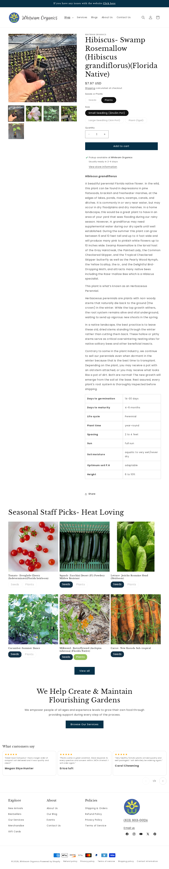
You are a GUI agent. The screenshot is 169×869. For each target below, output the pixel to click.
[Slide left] (146, 781)
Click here (109, 3)
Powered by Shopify (50, 861)
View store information (103, 166)
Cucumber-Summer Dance (24, 648)
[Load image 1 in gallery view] (16, 114)
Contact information (147, 861)
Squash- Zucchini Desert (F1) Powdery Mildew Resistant (82, 577)
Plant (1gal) (138, 121)
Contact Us (54, 825)
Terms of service (106, 861)
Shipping (90, 88)
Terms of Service (95, 825)
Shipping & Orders (96, 808)
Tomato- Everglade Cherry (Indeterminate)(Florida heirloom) (28, 577)
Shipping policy (126, 861)
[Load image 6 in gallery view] (16, 131)
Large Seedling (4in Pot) (106, 121)
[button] (68, 17)
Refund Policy (93, 814)
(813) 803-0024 (136, 820)
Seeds (94, 100)
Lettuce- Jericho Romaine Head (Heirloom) (129, 577)
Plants (109, 100)
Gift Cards (14, 831)
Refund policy (70, 861)
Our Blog (52, 814)
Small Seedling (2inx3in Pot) (107, 113)
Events (51, 819)
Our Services (16, 819)
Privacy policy (87, 861)
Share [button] (92, 494)
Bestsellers (14, 814)
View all (84, 671)
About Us (52, 808)
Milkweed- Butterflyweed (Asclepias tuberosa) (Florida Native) (81, 649)
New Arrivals (15, 808)
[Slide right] (163, 781)
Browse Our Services (85, 724)
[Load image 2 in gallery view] (34, 114)
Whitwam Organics (30, 861)
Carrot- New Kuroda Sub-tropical (131, 648)
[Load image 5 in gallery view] (69, 114)
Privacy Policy (93, 819)
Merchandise (16, 825)
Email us (129, 828)
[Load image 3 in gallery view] (51, 114)
